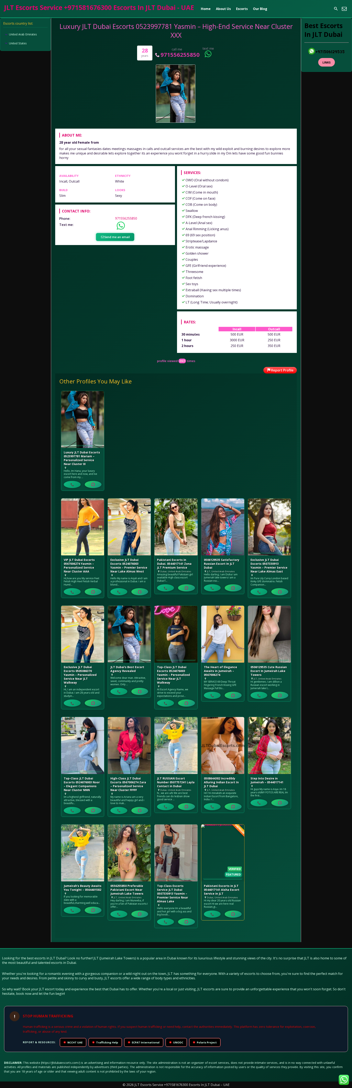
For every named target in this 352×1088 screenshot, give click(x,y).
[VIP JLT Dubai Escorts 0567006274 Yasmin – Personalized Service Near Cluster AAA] (82, 526)
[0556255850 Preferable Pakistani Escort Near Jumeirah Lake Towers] (129, 852)
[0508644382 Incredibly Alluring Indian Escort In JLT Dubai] (222, 745)
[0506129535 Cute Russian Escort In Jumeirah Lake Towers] (269, 634)
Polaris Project (205, 1042)
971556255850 (180, 54)
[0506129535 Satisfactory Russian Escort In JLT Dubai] (222, 526)
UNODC (176, 1042)
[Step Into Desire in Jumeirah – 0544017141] (269, 745)
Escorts (242, 9)
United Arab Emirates (23, 34)
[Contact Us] (344, 8)
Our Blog (260, 9)
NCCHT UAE (73, 1042)
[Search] (336, 8)
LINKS (326, 62)
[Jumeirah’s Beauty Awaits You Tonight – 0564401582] (82, 852)
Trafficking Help (105, 1042)
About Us (223, 9)
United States (18, 43)
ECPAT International (144, 1042)
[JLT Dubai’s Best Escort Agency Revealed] (129, 634)
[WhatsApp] (93, 484)
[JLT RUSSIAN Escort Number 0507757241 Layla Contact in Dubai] (175, 745)
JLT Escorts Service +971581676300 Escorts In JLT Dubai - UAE (99, 7)
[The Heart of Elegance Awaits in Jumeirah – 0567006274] (222, 634)
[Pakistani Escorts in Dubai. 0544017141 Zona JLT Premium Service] (175, 526)
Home (206, 9)
